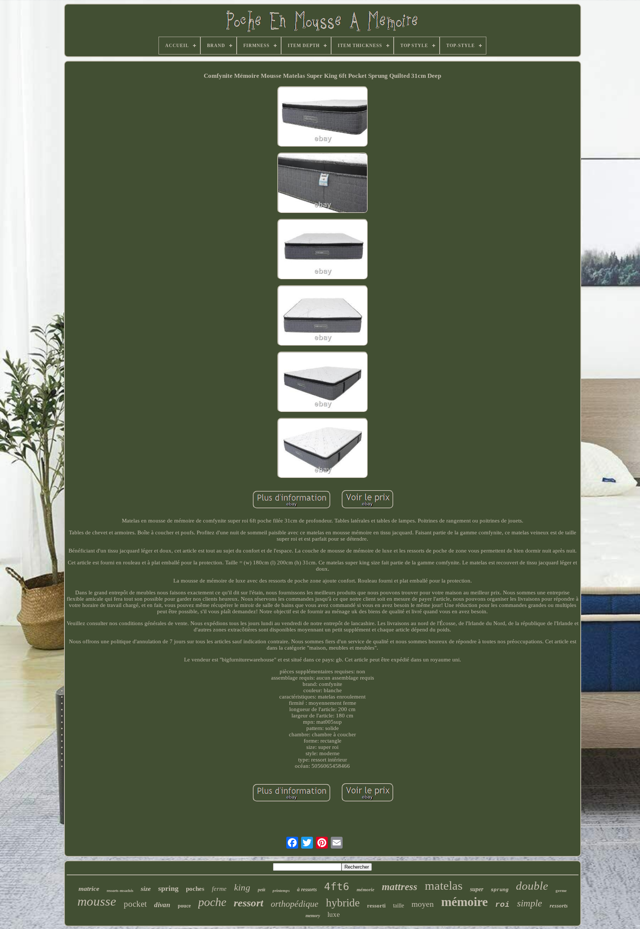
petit (261, 889)
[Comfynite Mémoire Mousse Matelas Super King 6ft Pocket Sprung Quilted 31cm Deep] (322, 117)
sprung (500, 890)
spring (168, 888)
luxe (333, 914)
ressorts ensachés (120, 891)
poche (212, 902)
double (532, 885)
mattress (399, 886)
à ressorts (307, 889)
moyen (422, 904)
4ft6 (336, 886)
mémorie (365, 889)
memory (313, 915)
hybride (343, 902)
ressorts (559, 906)
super (476, 889)
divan (162, 905)
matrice (89, 888)
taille (398, 905)
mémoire (464, 902)
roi (502, 904)
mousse (96, 901)
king (242, 887)
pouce (184, 906)
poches (195, 888)
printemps (281, 890)
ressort (248, 903)
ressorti (376, 906)
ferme (219, 888)
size (146, 888)
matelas (444, 885)
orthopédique (295, 904)
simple (529, 903)
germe (561, 890)
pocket (135, 904)
